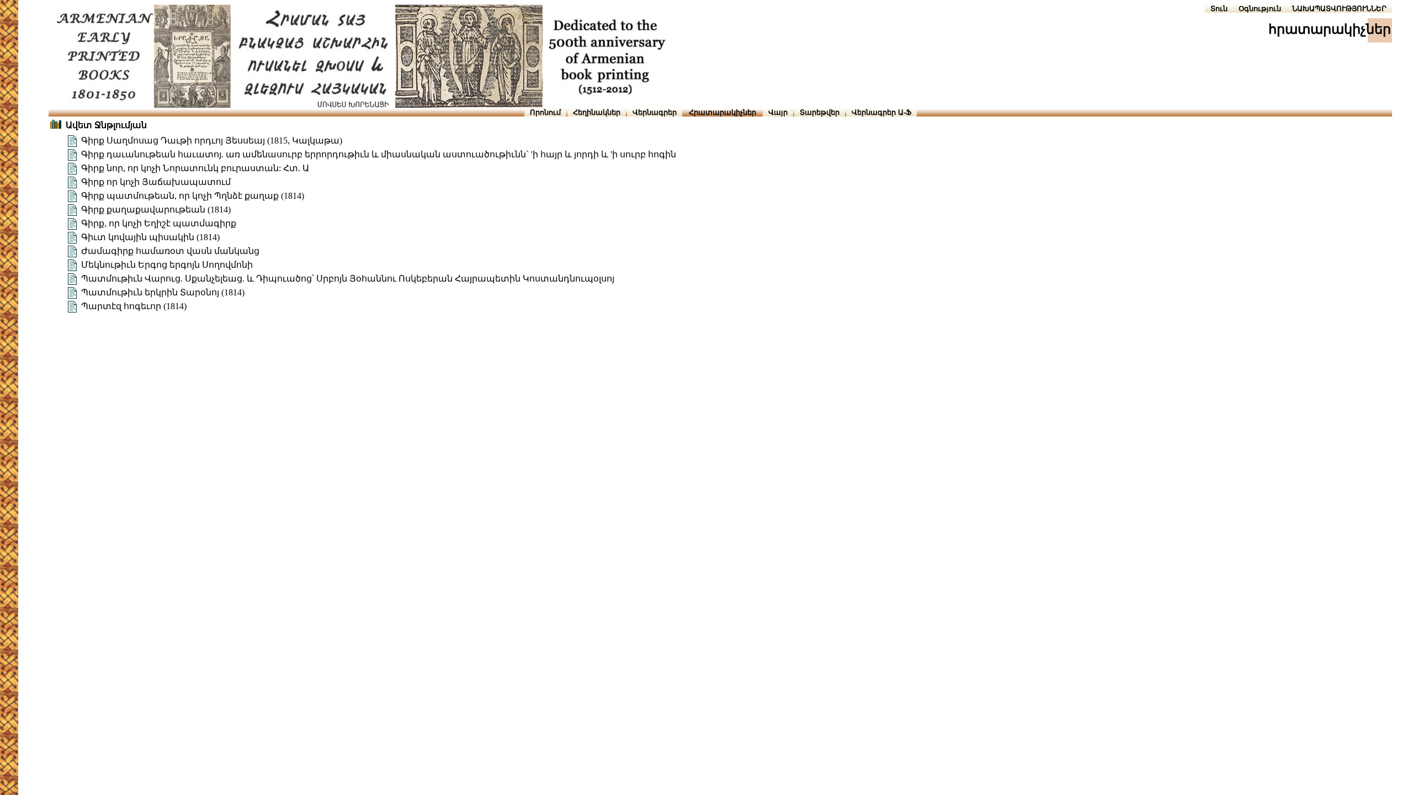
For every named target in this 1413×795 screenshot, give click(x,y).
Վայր (778, 112)
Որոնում (545, 112)
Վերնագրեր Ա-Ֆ (881, 112)
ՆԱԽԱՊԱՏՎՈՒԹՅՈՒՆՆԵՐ (1339, 8)
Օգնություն (1260, 8)
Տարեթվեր (820, 112)
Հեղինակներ (596, 112)
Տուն (1219, 8)
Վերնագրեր (655, 112)
